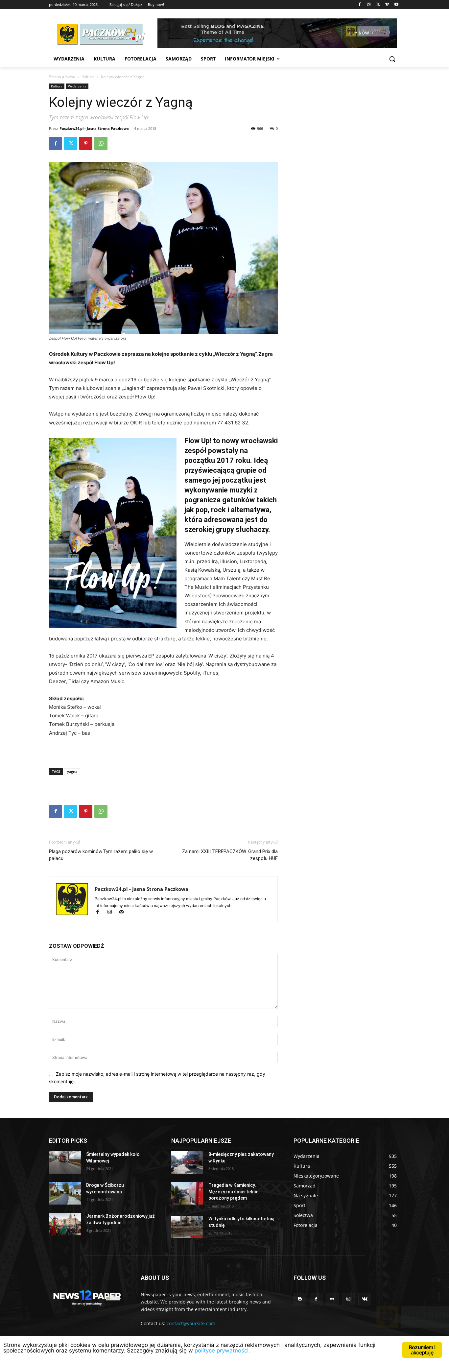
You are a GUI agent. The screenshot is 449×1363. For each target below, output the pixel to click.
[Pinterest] (85, 143)
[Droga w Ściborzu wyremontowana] (65, 1193)
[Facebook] (360, 5)
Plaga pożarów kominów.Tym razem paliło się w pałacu (101, 855)
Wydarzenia (77, 86)
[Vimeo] (387, 5)
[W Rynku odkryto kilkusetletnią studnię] (187, 1227)
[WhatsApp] (100, 143)
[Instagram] (369, 5)
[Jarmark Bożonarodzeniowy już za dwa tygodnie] (65, 1224)
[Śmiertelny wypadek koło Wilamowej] (65, 1162)
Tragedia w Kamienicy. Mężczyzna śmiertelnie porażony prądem (233, 1192)
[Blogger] (300, 1299)
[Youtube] (396, 5)
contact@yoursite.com (191, 1323)
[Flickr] (332, 1299)
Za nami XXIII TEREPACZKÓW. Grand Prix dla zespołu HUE (230, 855)
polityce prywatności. (222, 1350)
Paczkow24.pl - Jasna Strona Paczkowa (94, 128)
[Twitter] (378, 5)
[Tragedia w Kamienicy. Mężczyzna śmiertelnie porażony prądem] (187, 1193)
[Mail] (123, 912)
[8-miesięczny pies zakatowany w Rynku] (187, 1162)
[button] (392, 59)
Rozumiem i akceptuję (422, 1350)
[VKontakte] (364, 1299)
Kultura (88, 77)
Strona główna (62, 77)
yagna (72, 771)
